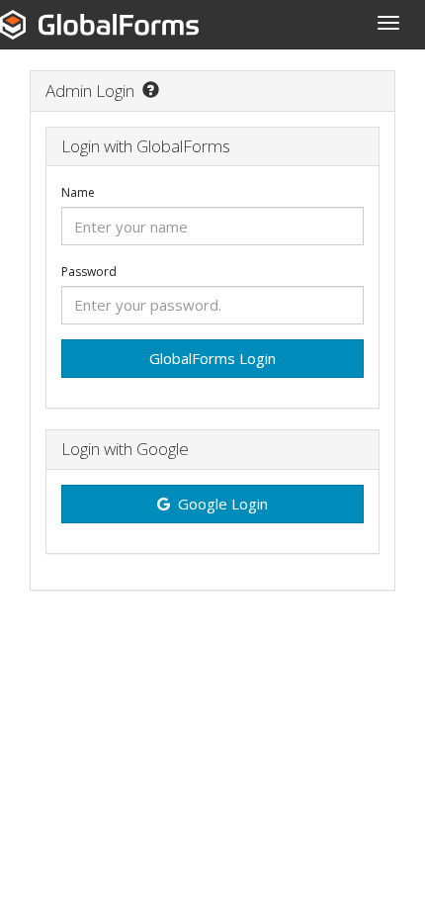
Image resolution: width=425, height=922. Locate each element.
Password (89, 272)
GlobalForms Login (212, 358)
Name (78, 193)
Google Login (223, 503)
